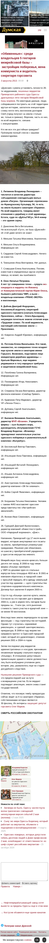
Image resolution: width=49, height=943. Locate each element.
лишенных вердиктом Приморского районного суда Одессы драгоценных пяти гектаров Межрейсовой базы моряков (22, 96)
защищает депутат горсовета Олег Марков (23, 705)
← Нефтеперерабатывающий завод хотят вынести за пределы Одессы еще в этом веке (24, 904)
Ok (37, 940)
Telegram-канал (26, 935)
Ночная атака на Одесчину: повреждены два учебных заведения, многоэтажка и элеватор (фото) (13, 21)
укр (39, 30)
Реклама (24, 49)
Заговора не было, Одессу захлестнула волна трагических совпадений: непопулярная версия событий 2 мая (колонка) (23, 813)
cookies (28, 940)
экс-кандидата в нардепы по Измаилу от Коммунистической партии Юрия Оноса (24, 287)
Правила (5, 886)
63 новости (16, 786)
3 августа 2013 (9, 81)
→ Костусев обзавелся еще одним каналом (23, 912)
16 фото (24, 786)
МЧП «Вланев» (20, 421)
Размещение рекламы (28, 932)
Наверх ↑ (17, 886)
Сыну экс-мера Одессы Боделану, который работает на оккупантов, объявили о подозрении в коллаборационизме (24, 824)
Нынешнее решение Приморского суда (21, 675)
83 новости (16, 774)
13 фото (24, 774)
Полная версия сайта (9, 932)
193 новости (16, 800)
